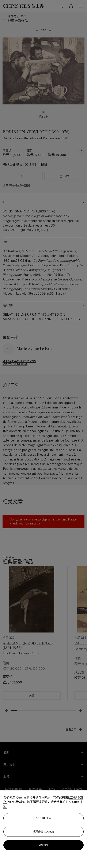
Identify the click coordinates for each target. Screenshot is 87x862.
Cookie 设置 (43, 818)
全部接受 (43, 845)
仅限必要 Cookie (43, 831)
